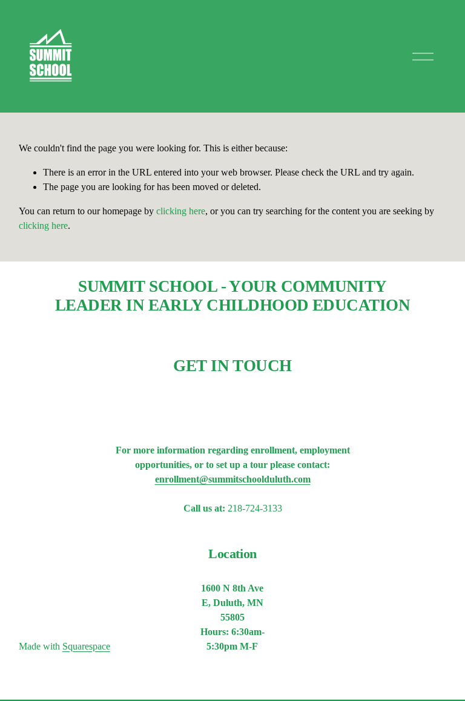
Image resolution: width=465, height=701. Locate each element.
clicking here (180, 211)
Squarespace (86, 646)
